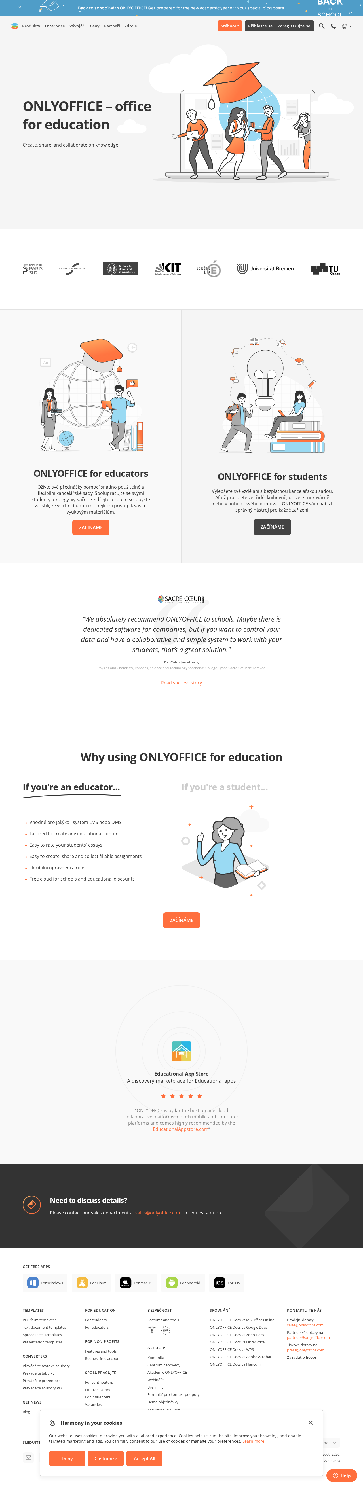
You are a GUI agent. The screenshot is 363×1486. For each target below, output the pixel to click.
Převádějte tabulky (38, 1373)
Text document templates (44, 1327)
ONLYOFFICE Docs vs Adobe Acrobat (240, 1356)
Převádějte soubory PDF (43, 1387)
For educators (97, 1327)
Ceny (95, 26)
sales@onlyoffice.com (158, 1213)
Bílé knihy (155, 1387)
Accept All (144, 1458)
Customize (105, 1458)
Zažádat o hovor (301, 1357)
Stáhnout (230, 26)
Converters (35, 1356)
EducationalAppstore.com (180, 1129)
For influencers (97, 1397)
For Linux (98, 1282)
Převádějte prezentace (41, 1380)
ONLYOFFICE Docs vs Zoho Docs (237, 1334)
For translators (97, 1389)
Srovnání (220, 1310)
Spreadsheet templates (42, 1334)
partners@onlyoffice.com (308, 1337)
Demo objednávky (162, 1401)
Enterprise (55, 26)
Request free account (103, 1358)
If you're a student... (225, 787)
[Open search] (321, 26)
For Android (190, 1282)
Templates (33, 1310)
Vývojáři (77, 26)
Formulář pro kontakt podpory (173, 1394)
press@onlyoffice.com (305, 1350)
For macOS (143, 1282)
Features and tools (101, 1351)
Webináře (155, 1379)
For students (96, 1319)
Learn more (253, 1441)
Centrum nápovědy (163, 1365)
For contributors (99, 1382)
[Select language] (346, 26)
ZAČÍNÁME (91, 527)
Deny (67, 1458)
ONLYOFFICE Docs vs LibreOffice (237, 1342)
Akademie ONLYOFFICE (167, 1372)
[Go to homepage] (15, 26)
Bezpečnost (159, 1310)
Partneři (112, 26)
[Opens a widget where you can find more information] (341, 1476)
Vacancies (93, 1404)
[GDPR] (165, 1331)
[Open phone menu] (333, 26)
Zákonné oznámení (163, 1409)
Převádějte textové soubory (46, 1365)
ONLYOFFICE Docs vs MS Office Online (242, 1319)
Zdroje (130, 26)
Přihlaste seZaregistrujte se (279, 26)
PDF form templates (39, 1319)
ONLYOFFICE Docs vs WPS (232, 1349)
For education (100, 1310)
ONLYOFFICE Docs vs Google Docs (238, 1327)
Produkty (31, 26)
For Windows (52, 1282)
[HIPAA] (152, 1331)
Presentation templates (42, 1342)
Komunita (155, 1357)
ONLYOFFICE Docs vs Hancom (235, 1364)
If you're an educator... (71, 787)
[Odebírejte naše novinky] (28, 1457)
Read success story (181, 683)
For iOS (234, 1282)
